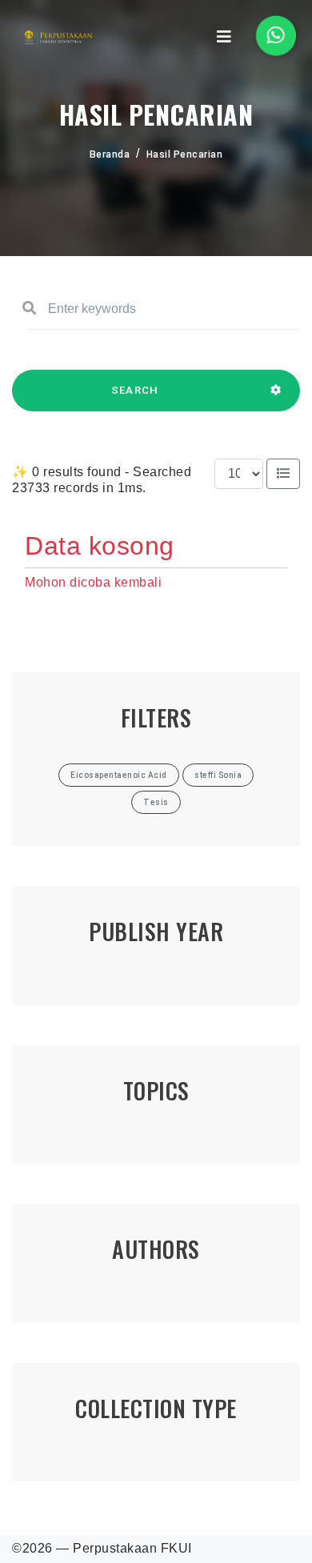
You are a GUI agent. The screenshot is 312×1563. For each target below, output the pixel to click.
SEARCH (135, 390)
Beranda (110, 154)
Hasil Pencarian (184, 154)
